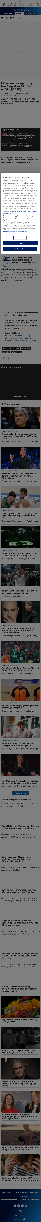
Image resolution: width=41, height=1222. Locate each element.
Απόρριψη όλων (20, 249)
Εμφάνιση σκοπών (19, 237)
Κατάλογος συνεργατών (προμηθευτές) (15, 231)
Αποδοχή (20, 243)
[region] (20, 213)
